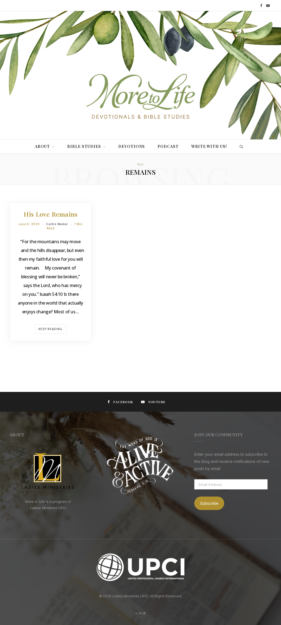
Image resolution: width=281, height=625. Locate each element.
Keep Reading (50, 329)
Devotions (131, 146)
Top (142, 613)
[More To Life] (140, 97)
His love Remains (51, 214)
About (42, 146)
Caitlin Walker (57, 224)
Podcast (168, 146)
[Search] (240, 146)
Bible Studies (84, 146)
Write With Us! (209, 146)
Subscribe (209, 503)
